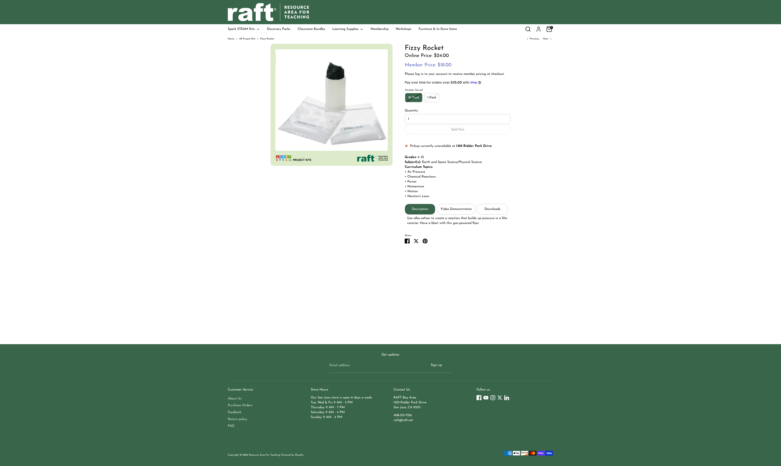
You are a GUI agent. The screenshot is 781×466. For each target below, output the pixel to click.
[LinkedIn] (506, 397)
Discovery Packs (278, 29)
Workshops (403, 29)
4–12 (421, 157)
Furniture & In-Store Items (438, 29)
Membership (379, 29)
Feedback (234, 412)
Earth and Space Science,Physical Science (452, 162)
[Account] (538, 29)
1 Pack (431, 97)
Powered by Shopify (292, 455)
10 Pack (413, 97)
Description (420, 209)
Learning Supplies (346, 29)
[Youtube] (485, 397)
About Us (235, 398)
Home (231, 39)
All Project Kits (247, 39)
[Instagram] (492, 397)
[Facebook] (479, 397)
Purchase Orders (240, 405)
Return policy (237, 419)
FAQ (231, 426)
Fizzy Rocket (267, 39)
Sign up (436, 365)
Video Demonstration (456, 209)
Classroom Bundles (311, 29)
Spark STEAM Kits (242, 29)
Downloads (492, 209)
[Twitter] (499, 397)
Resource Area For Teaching (264, 455)
